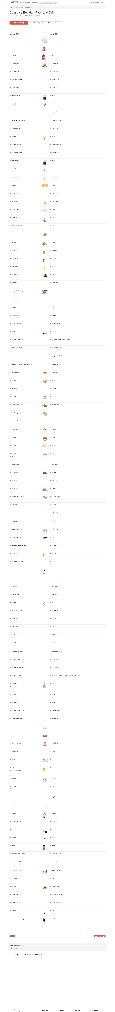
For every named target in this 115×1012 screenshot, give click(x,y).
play (50, 22)
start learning (19, 22)
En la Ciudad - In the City (17, 949)
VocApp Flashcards (15, 1009)
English (12, 936)
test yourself (58, 22)
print (44, 22)
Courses (34, 2)
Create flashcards (25, 2)
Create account (95, 2)
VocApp (38, 15)
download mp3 (35, 22)
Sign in (103, 2)
